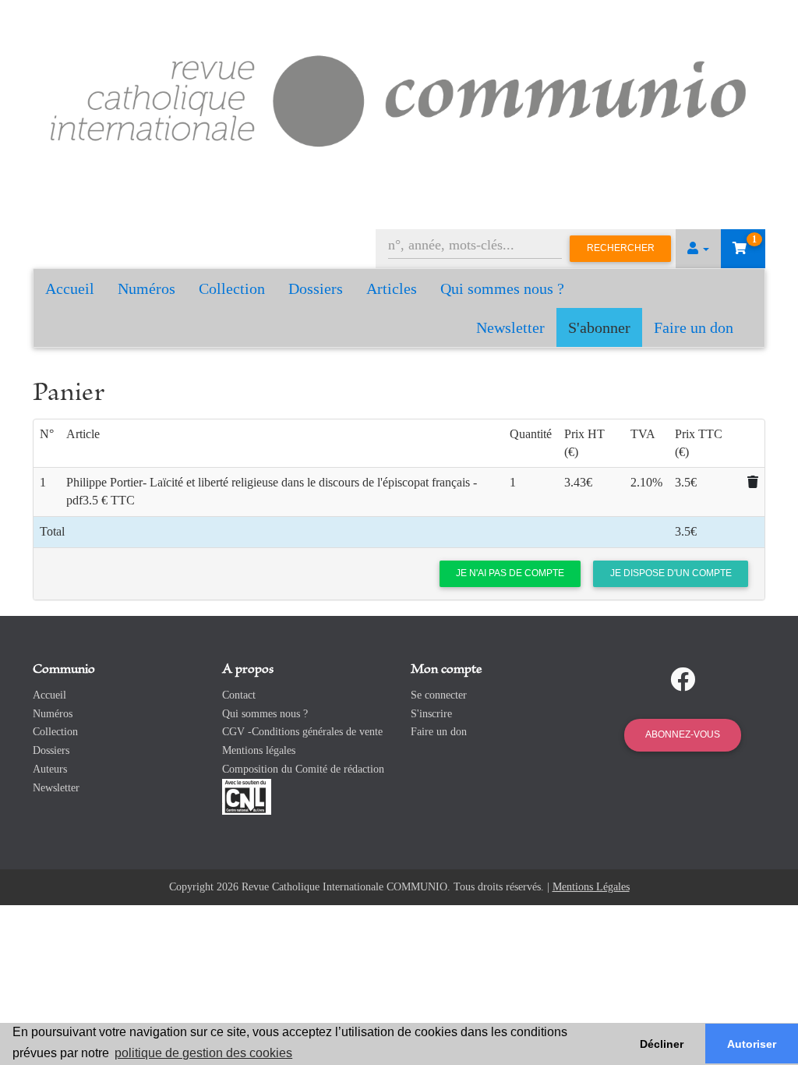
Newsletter (510, 327)
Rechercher (621, 247)
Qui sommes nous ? (502, 288)
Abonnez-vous (682, 734)
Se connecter (439, 695)
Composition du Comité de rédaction (303, 769)
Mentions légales (258, 750)
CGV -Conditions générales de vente (302, 732)
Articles (391, 288)
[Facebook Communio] (682, 680)
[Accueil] (399, 98)
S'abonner (599, 327)
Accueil (69, 288)
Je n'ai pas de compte (510, 573)
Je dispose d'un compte (671, 573)
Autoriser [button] (751, 1044)
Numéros (146, 288)
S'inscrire (431, 714)
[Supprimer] (752, 482)
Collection (232, 288)
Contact (239, 695)
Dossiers (315, 288)
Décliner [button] (661, 1044)
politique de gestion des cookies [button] (203, 1053)
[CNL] (246, 795)
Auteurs (50, 769)
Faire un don (693, 327)
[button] (698, 248)
